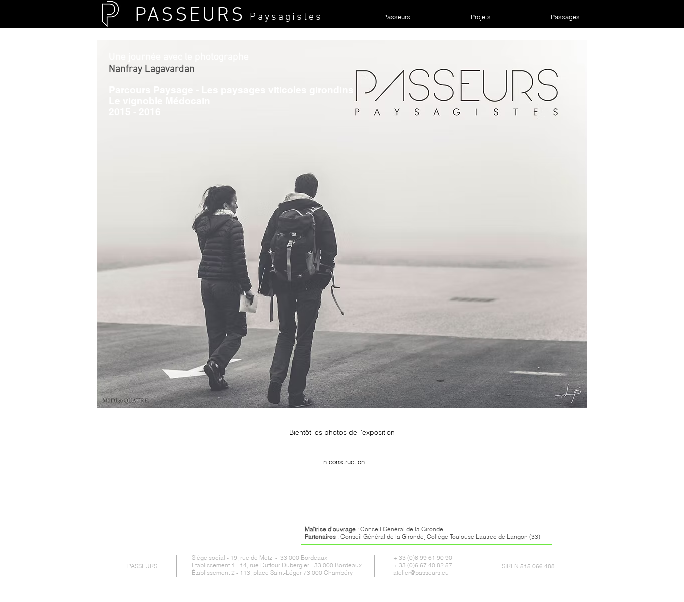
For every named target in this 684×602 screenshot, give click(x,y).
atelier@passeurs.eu (421, 572)
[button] (342, 224)
